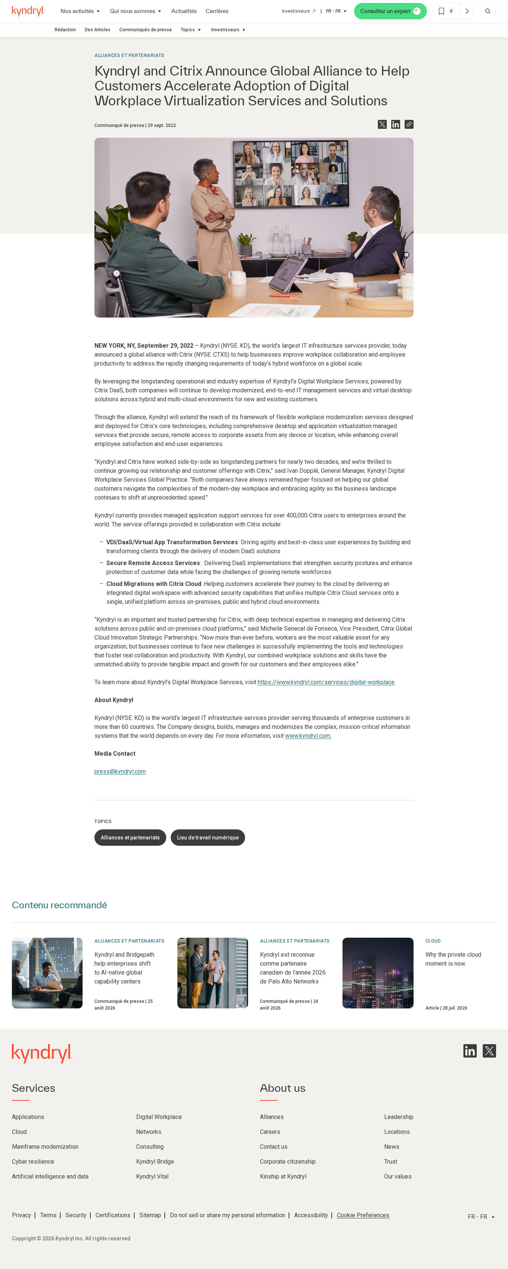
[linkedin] (470, 1051)
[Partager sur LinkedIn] (395, 124)
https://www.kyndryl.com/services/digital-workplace (326, 682)
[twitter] (489, 1051)
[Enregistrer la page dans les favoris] (441, 11)
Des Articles (97, 29)
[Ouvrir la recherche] (488, 11)
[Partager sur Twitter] (382, 124)
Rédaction (65, 29)
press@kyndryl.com (120, 771)
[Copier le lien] (409, 124)
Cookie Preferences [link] (363, 1215)
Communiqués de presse (145, 29)
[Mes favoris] (466, 11)
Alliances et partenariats (129, 55)
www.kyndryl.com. (308, 735)
